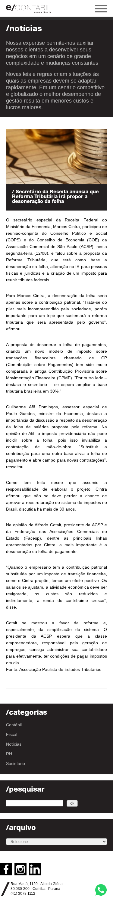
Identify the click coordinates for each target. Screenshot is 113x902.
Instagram (20, 869)
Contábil (14, 724)
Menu (101, 9)
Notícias (13, 744)
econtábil (31, 8)
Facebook (6, 869)
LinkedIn (35, 869)
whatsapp (101, 890)
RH (9, 753)
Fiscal (11, 734)
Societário (15, 763)
